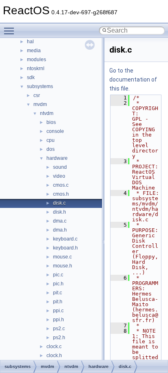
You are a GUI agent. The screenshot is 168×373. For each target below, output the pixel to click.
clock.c (54, 346)
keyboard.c (65, 239)
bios (51, 122)
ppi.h (58, 319)
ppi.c (58, 310)
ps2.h (59, 337)
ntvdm (46, 113)
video (59, 176)
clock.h (54, 355)
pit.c (57, 293)
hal (30, 41)
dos (50, 149)
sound (60, 167)
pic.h (58, 284)
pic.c (58, 275)
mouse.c (62, 257)
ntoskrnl (35, 68)
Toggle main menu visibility (10, 30)
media (34, 50)
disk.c (59, 203)
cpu (50, 140)
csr (36, 95)
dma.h (60, 230)
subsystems (40, 86)
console (55, 131)
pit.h (57, 302)
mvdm (40, 104)
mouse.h (62, 266)
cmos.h (61, 194)
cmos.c (61, 185)
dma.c (59, 221)
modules (36, 59)
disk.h (59, 212)
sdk (31, 77)
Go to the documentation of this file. (133, 79)
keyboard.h (65, 248)
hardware (57, 158)
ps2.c (59, 328)
